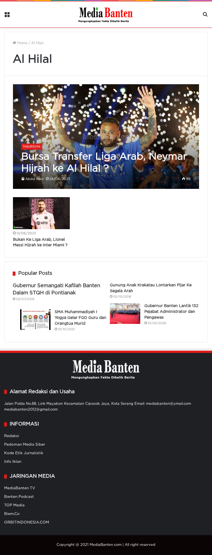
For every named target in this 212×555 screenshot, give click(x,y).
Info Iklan (12, 461)
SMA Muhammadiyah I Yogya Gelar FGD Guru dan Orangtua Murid (80, 317)
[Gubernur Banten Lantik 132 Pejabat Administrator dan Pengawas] (125, 313)
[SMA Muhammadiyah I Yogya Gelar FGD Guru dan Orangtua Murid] (35, 319)
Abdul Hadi (34, 179)
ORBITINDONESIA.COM (26, 522)
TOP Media (14, 505)
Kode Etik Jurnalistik (23, 453)
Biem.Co (12, 514)
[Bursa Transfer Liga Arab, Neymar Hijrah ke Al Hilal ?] (106, 136)
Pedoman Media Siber (24, 444)
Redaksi (11, 436)
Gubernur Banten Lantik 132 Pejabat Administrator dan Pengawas (171, 311)
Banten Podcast (19, 496)
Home (22, 43)
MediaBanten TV (19, 488)
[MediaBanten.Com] (106, 14)
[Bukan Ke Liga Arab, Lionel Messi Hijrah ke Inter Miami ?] (41, 213)
